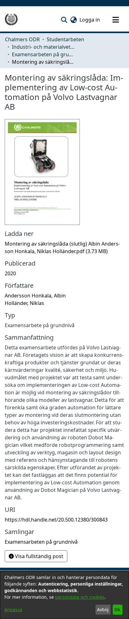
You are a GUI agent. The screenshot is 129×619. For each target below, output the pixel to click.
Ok (117, 609)
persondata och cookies (80, 597)
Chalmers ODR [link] (22, 39)
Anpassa (13, 609)
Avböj (103, 609)
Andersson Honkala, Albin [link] (35, 295)
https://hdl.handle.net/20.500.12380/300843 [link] (56, 519)
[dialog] (64, 595)
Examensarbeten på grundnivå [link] (43, 54)
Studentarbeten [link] (65, 39)
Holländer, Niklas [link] (24, 303)
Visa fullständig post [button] (38, 556)
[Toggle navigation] (115, 20)
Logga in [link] (90, 19)
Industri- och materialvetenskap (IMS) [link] (43, 46)
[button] (64, 19)
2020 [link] (10, 273)
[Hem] (11, 19)
